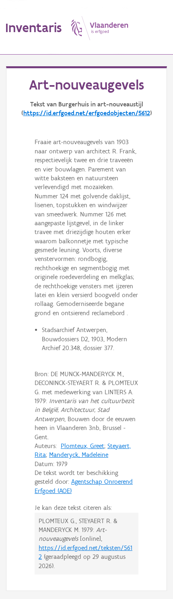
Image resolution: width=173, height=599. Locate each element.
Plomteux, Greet (82, 446)
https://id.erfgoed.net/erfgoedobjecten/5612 (86, 113)
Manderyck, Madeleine (78, 454)
